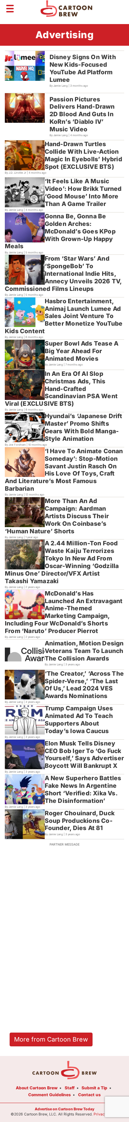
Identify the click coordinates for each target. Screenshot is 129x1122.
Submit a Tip (94, 1087)
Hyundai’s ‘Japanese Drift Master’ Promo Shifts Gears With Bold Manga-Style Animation (83, 427)
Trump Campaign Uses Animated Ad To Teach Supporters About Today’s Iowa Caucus (79, 719)
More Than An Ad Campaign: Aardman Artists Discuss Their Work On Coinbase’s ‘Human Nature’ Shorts (57, 516)
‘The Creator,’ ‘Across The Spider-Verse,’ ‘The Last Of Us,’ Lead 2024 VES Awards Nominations (84, 685)
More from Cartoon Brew (51, 1039)
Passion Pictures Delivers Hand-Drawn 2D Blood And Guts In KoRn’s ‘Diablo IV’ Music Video (82, 114)
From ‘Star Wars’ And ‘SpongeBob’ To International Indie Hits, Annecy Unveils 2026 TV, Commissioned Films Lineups (63, 273)
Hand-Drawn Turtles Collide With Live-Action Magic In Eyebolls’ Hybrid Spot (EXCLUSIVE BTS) (83, 155)
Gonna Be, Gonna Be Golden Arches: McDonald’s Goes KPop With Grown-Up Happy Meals (60, 231)
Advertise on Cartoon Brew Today (64, 1109)
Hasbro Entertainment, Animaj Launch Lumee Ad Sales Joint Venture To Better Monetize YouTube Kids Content (64, 316)
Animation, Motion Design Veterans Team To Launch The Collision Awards (84, 651)
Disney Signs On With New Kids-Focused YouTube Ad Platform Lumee (83, 68)
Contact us (89, 1094)
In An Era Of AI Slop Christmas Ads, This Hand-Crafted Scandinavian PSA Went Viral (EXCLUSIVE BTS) (61, 388)
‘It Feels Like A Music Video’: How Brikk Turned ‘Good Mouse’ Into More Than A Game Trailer (83, 192)
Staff (70, 1087)
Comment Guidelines (49, 1094)
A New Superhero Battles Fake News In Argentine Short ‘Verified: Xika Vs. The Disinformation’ (83, 789)
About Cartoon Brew (36, 1087)
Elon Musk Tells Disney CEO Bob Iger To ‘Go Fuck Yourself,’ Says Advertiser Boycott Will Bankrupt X (84, 755)
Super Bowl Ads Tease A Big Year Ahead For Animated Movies (82, 351)
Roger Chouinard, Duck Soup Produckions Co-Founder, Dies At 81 (80, 820)
